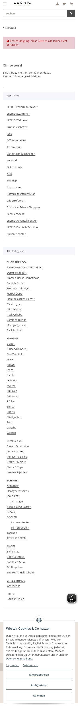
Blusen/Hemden (16, 349)
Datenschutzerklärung (19, 658)
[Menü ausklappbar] (5, 2)
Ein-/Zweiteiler (15, 354)
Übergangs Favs (16, 325)
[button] (57, 4)
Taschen (12, 533)
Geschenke (13, 586)
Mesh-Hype (14, 304)
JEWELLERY (13, 496)
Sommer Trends (16, 320)
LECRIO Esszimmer (18, 113)
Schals (11, 512)
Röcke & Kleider (16, 462)
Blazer (11, 343)
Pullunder (13, 396)
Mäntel (11, 385)
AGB (9, 173)
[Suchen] (71, 13)
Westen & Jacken (17, 472)
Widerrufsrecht (16, 200)
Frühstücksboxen (17, 127)
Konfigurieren (39, 685)
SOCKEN (12, 517)
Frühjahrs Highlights (19, 288)
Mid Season (14, 309)
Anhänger (13, 485)
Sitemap (12, 180)
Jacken (11, 364)
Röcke (10, 401)
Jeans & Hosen (15, 451)
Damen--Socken (20, 522)
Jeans (10, 370)
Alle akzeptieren (39, 674)
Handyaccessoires (18, 491)
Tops (10, 422)
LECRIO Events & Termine (22, 227)
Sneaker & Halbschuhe (20, 572)
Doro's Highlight (16, 272)
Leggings (12, 380)
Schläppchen (15, 567)
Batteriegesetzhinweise (21, 194)
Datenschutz (30, 665)
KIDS (11, 594)
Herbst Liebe (14, 293)
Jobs (9, 133)
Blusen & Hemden (18, 446)
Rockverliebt (14, 314)
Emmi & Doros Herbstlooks (23, 278)
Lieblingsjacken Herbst (20, 299)
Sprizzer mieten (16, 234)
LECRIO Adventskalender (22, 220)
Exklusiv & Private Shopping (23, 207)
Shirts (10, 406)
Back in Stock (15, 330)
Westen (11, 432)
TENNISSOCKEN (16, 538)
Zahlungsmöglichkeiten (21, 153)
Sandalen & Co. (16, 562)
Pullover (12, 391)
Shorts (11, 412)
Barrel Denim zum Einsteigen (24, 267)
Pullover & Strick (17, 456)
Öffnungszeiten (16, 140)
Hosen (11, 359)
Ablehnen (39, 695)
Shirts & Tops (15, 467)
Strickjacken (14, 417)
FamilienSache (15, 214)
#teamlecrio (14, 147)
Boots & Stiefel (15, 556)
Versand (12, 160)
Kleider (11, 375)
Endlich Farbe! (15, 283)
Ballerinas (13, 551)
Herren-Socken (20, 527)
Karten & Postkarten (19, 506)
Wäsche (11, 427)
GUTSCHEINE (16, 599)
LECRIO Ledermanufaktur (22, 107)
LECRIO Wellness (17, 120)
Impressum (12, 665)
